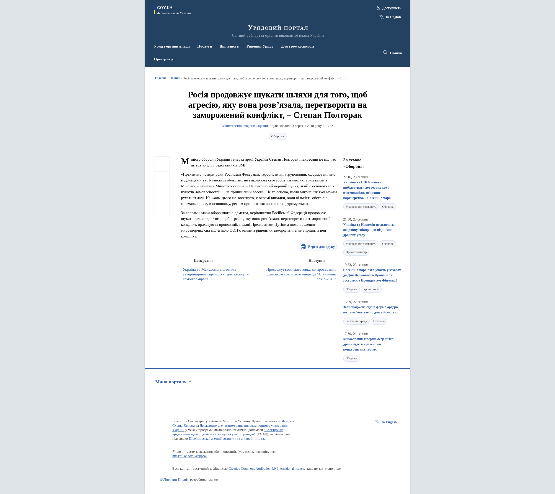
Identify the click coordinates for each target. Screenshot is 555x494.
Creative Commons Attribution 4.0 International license (266, 468)
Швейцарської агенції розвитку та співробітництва (227, 438)
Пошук (396, 53)
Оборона (277, 136)
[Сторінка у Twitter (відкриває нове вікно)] (365, 52)
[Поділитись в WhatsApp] (162, 193)
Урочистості (371, 289)
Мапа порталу (170, 381)
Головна (160, 78)
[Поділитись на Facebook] (162, 164)
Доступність (391, 8)
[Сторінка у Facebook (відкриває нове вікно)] (357, 52)
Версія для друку (321, 247)
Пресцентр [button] (163, 59)
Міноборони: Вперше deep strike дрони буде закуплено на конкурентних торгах (368, 344)
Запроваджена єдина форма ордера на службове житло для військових (370, 309)
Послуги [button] (204, 46)
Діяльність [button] (229, 46)
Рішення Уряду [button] (259, 46)
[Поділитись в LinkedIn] (162, 208)
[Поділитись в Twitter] (162, 178)
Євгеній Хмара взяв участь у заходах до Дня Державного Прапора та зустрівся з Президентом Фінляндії (372, 275)
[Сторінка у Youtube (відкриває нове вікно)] (373, 52)
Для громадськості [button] (297, 46)
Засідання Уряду (356, 321)
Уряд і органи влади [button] (172, 46)
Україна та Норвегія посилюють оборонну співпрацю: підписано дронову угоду (368, 230)
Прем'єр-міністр (356, 252)
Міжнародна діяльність (361, 206)
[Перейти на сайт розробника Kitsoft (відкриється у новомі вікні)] (174, 479)
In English (393, 17)
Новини (175, 78)
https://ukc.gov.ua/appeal (189, 456)
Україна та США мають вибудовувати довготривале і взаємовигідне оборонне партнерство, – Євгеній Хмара (367, 190)
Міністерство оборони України (245, 126)
